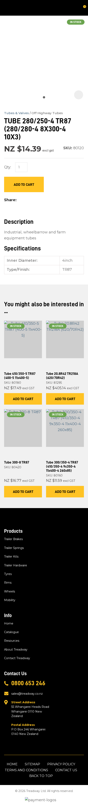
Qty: (7, 167)
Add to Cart (24, 184)
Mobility (9, 600)
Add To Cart (23, 399)
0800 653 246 (28, 683)
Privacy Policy (61, 764)
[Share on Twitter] (25, 200)
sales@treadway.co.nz (27, 694)
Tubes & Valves (16, 113)
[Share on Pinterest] (38, 200)
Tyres (8, 574)
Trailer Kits (11, 556)
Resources (11, 641)
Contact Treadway (17, 658)
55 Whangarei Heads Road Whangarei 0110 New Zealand (30, 709)
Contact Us (66, 770)
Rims (7, 582)
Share (9, 200)
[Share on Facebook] (19, 200)
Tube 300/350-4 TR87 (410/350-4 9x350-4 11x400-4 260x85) (62, 466)
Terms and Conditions (26, 770)
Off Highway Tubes (47, 113)
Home (8, 623)
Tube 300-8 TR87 (16, 462)
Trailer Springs (14, 548)
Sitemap (32, 764)
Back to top (41, 776)
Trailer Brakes (13, 539)
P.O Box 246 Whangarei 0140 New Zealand (28, 729)
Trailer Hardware (15, 565)
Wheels (9, 591)
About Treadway (15, 649)
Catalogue (11, 632)
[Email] (31, 200)
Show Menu (6, 8)
